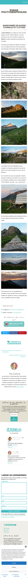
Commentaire (4, 481)
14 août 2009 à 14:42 (16, 439)
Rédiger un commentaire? (14, 430)
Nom (2, 496)
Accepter (14, 563)
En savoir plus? (20, 386)
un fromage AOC (16, 312)
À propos (7, 528)
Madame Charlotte (17, 437)
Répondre (10, 447)
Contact (7, 532)
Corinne (14, 451)
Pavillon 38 (15, 445)
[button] (26, 546)
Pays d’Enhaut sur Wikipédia (16, 309)
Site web (3, 506)
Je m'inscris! (14, 419)
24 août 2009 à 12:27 (16, 453)
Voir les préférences (14, 571)
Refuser (14, 567)
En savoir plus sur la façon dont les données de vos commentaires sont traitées (13, 516)
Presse (7, 530)
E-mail (3, 501)
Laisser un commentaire (14, 343)
